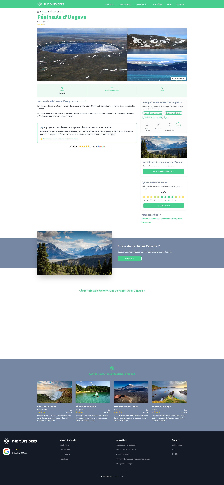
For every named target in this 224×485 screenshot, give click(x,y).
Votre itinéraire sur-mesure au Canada (162, 162)
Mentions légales (107, 476)
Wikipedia (147, 222)
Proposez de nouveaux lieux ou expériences (133, 459)
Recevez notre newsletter (126, 449)
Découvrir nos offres (164, 172)
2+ (178, 125)
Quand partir (65, 454)
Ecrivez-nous (177, 445)
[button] (87, 146)
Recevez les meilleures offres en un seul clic (60, 139)
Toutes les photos (179, 78)
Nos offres (157, 4)
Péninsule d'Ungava (56, 12)
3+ (167, 117)
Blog (169, 4)
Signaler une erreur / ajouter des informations (162, 218)
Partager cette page (124, 463)
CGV (121, 476)
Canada (44, 12)
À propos (180, 4)
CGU (116, 476)
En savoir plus (163, 205)
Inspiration (109, 4)
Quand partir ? (142, 4)
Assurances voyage (123, 454)
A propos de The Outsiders (126, 445)
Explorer (129, 258)
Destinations (125, 4)
